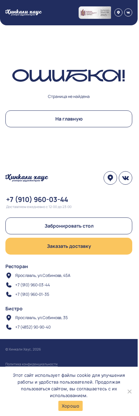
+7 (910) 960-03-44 (37, 199)
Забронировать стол (69, 226)
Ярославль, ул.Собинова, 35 (41, 317)
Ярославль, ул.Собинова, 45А (43, 275)
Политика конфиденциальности (31, 364)
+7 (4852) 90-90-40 (33, 327)
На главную (69, 118)
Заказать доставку (69, 246)
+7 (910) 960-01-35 (32, 294)
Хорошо (71, 406)
